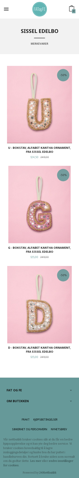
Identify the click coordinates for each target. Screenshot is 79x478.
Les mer (35, 461)
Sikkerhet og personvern (29, 429)
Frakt (26, 419)
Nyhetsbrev (59, 429)
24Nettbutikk (47, 472)
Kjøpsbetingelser (45, 419)
